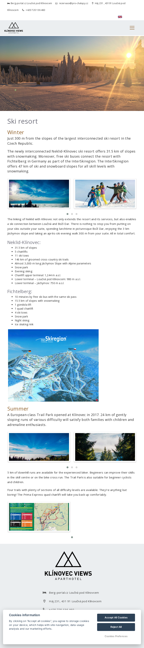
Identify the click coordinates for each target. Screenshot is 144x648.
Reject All (116, 626)
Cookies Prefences (116, 636)
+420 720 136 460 (35, 10)
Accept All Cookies (116, 617)
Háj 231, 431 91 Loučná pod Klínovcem (75, 601)
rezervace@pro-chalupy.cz (73, 3)
